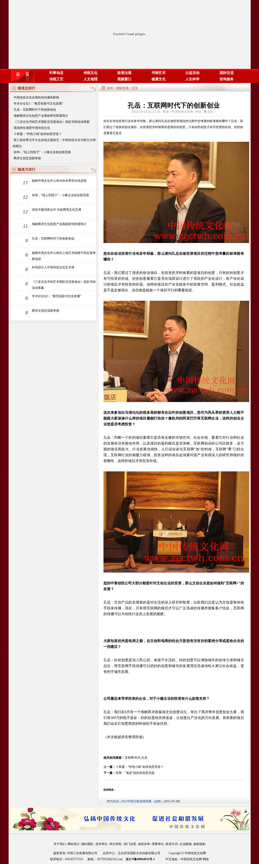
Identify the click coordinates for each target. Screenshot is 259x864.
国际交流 (227, 73)
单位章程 (115, 844)
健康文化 (159, 79)
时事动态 (56, 73)
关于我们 (60, 844)
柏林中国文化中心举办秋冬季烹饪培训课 (59, 181)
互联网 (129, 757)
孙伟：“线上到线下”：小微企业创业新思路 (42, 152)
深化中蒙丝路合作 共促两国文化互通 (56, 209)
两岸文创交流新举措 (27, 158)
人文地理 (90, 79)
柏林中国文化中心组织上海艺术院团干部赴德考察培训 (64, 256)
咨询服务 (227, 79)
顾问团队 (87, 844)
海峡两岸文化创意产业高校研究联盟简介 (41, 115)
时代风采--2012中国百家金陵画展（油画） (135, 801)
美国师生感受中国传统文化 (32, 128)
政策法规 (124, 73)
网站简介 (74, 844)
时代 (138, 757)
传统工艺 (56, 79)
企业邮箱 (186, 844)
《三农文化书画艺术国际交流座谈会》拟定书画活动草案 (52, 122)
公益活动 (192, 73)
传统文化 (90, 73)
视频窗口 (124, 79)
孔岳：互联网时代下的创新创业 (35, 109)
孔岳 (144, 757)
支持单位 (101, 844)
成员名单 (144, 844)
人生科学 (192, 79)
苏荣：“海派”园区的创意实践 (135, 773)
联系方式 (172, 844)
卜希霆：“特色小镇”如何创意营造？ (38, 134)
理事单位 (158, 844)
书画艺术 (159, 73)
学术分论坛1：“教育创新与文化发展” (38, 103)
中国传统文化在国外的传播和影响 (36, 97)
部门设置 (130, 844)
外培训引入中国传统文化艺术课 (53, 267)
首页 (110, 88)
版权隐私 (199, 844)
